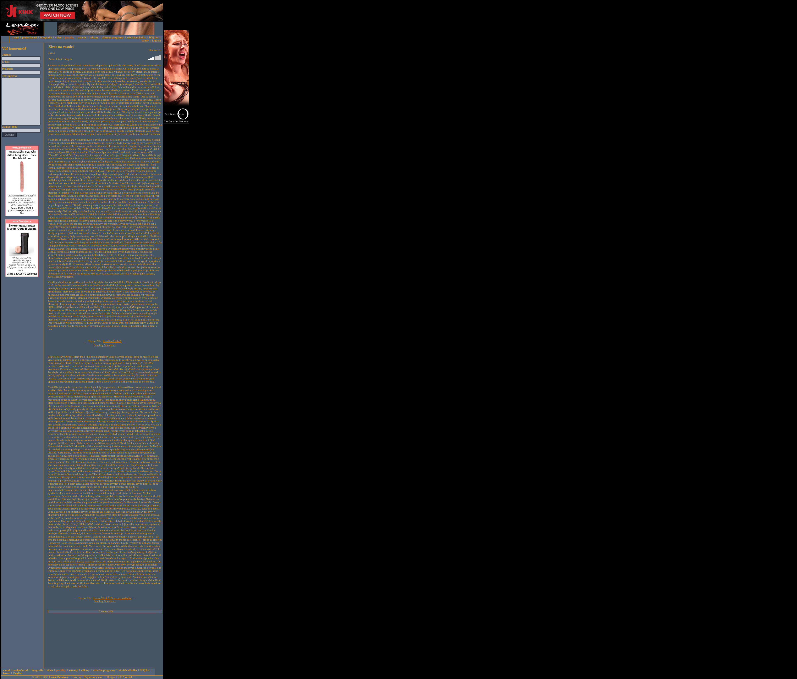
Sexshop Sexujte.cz (105, 345)
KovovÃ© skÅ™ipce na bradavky (112, 598)
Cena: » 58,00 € (21, 210)
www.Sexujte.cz (22, 221)
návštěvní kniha (136, 37)
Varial (128, 677)
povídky (70, 37)
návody (82, 37)
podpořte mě (29, 37)
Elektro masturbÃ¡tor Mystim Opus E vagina (21, 227)
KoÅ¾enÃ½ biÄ (112, 341)
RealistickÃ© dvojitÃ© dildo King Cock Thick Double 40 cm (21, 155)
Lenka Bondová (58, 677)
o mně (15, 37)
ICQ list (153, 37)
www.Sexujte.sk (21, 147)
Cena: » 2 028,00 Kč (22, 274)
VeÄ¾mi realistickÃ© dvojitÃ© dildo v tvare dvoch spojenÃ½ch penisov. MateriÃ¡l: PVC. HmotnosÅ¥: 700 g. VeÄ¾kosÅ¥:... (22, 200)
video (58, 37)
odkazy (94, 37)
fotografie (46, 37)
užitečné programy (113, 37)
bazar (145, 40)
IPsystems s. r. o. (92, 677)
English (156, 40)
